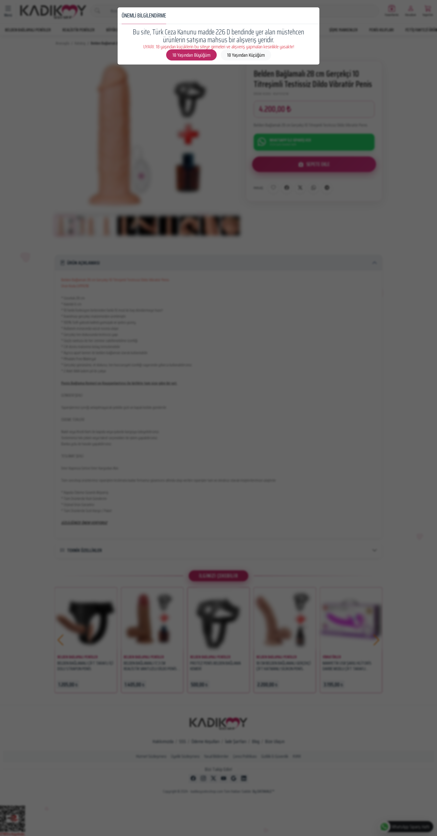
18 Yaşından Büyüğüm (191, 55)
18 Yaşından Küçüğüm (246, 55)
